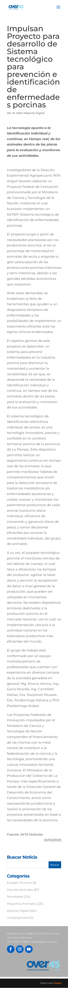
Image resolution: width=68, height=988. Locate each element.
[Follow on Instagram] (20, 949)
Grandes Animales (20, 889)
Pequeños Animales (21, 903)
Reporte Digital (34, 113)
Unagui (57, 983)
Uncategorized (17, 917)
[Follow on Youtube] (29, 949)
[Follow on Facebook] (11, 949)
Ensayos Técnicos (19, 882)
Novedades (15, 896)
